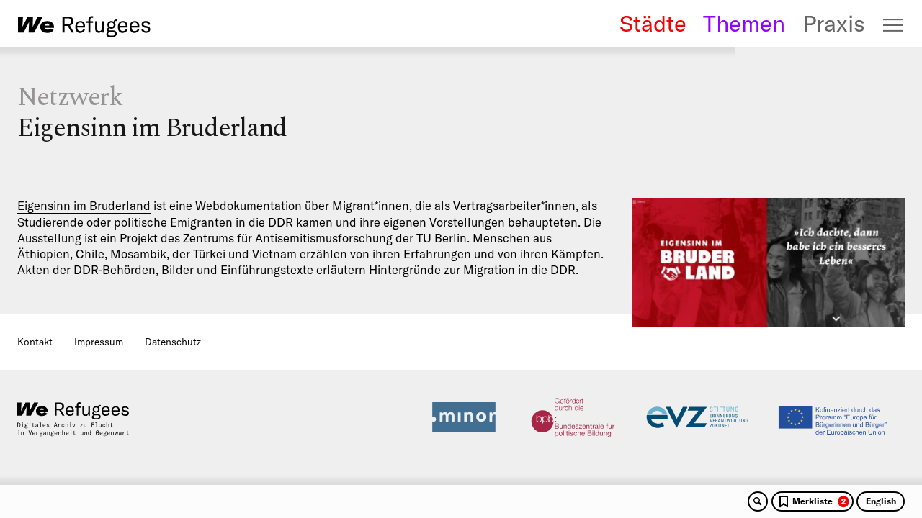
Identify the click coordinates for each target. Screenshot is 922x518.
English (881, 501)
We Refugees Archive (84, 26)
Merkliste (819, 501)
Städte (652, 23)
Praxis (833, 23)
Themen (744, 23)
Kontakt (35, 341)
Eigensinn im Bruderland (84, 205)
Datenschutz (173, 341)
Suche (758, 501)
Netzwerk (69, 97)
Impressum (98, 341)
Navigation (893, 25)
